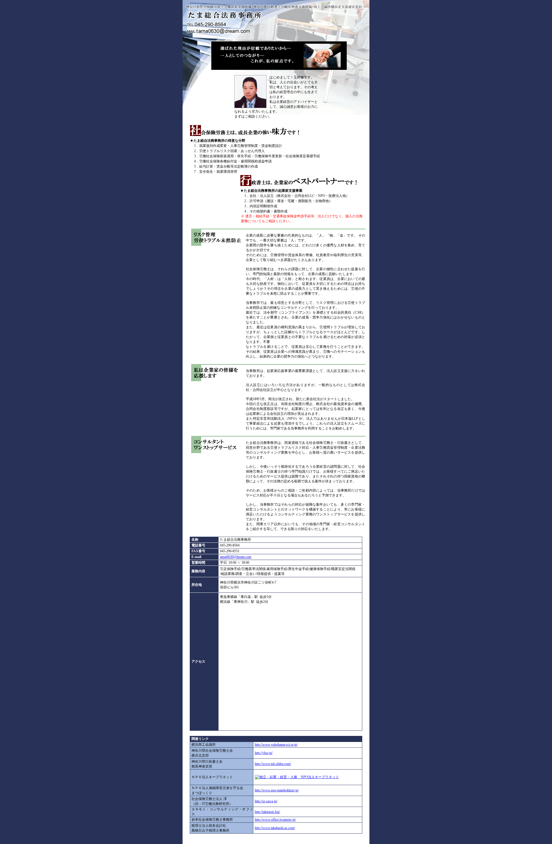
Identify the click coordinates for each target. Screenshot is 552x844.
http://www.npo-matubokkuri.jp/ (277, 790)
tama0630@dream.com (235, 557)
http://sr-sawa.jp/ (266, 801)
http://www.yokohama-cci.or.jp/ (276, 745)
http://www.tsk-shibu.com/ (273, 764)
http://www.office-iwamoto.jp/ (275, 820)
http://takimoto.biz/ (267, 812)
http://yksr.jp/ (264, 753)
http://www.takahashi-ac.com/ (275, 828)
